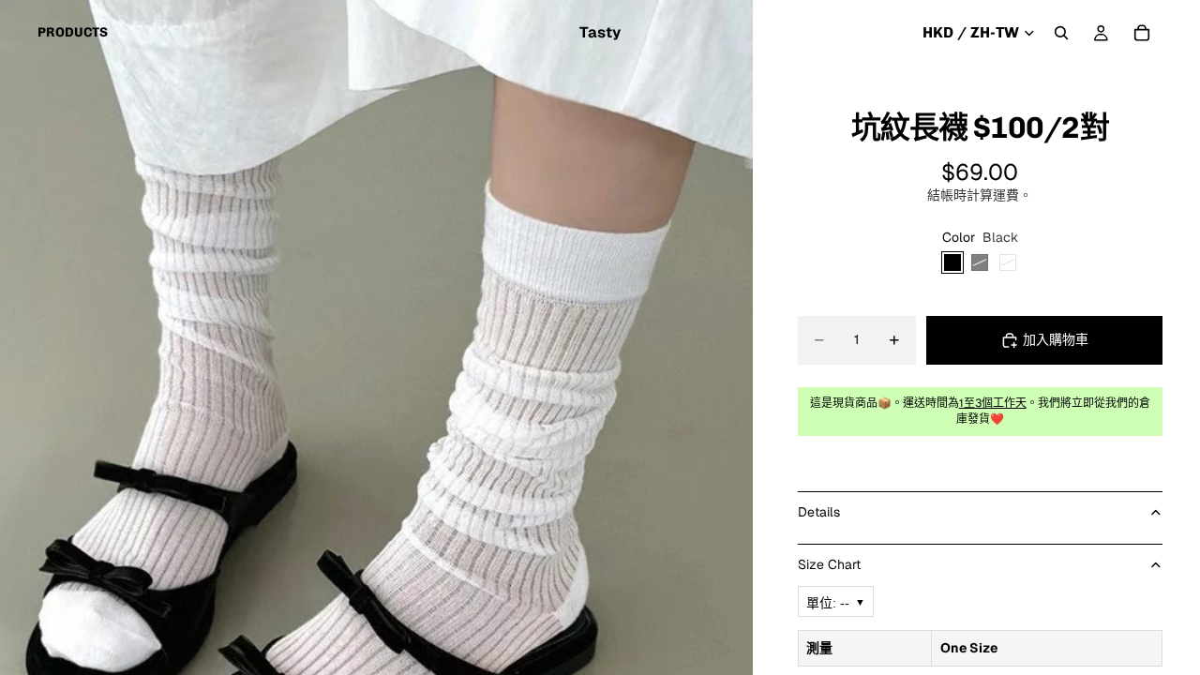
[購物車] (1141, 32)
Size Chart (829, 564)
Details (819, 511)
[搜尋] (1061, 32)
